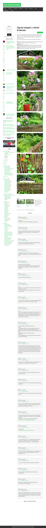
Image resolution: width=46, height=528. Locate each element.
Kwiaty (5, 211)
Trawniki (5, 191)
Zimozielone (6, 220)
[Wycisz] (12, 146)
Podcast (5, 236)
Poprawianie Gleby (7, 172)
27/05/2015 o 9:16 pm (24, 469)
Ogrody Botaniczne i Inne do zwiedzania (24, 210)
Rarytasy (5, 215)
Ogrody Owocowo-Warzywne (8, 195)
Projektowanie (5, 178)
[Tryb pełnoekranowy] (14, 146)
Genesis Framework (24, 526)
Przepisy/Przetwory (7, 237)
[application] (9, 143)
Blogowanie (6, 224)
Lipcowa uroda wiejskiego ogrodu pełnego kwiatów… (29, 205)
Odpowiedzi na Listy (7, 234)
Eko (5, 227)
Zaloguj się (32, 526)
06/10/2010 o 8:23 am (24, 308)
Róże (5, 216)
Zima (5, 157)
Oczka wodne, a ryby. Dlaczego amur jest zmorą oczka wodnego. (8, 121)
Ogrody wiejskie (32, 210)
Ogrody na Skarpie (7, 186)
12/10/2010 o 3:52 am (24, 391)
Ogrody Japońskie (7, 184)
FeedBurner (12, 36)
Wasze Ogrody (6, 239)
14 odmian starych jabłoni (10, 83)
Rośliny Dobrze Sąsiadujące (8, 173)
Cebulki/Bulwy (6, 204)
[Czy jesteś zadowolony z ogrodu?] (21, 201)
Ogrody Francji (6, 183)
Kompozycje (6, 179)
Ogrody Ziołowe (6, 198)
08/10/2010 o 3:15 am (24, 359)
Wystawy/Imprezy (7, 242)
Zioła (5, 221)
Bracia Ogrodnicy (7, 225)
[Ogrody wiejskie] (39, 202)
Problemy (4, 176)
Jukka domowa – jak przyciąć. (10, 69)
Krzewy (5, 209)
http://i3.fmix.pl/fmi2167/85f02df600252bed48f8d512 (26, 419)
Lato (21, 209)
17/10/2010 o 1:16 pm (24, 401)
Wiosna (5, 156)
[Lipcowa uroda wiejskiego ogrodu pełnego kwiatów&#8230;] (30, 201)
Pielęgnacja (6, 171)
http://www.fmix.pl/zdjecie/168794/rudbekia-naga (26, 430)
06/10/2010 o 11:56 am (25, 323)
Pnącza (5, 212)
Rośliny (4, 201)
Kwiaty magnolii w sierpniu (10, 90)
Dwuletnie (5, 208)
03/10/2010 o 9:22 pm (24, 240)
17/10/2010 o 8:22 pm (24, 437)
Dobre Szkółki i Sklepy (7, 226)
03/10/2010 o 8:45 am (24, 218)
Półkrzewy (6, 214)
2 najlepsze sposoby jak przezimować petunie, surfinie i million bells (10, 42)
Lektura (5, 230)
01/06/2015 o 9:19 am (24, 490)
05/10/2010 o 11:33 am (25, 275)
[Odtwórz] (4, 146)
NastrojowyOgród (12, 4)
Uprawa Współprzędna (7, 174)
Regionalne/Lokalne (7, 238)
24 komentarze (40, 32)
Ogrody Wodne (6, 196)
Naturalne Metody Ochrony (8, 168)
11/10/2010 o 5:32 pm (24, 380)
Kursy (5, 229)
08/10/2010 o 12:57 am (25, 343)
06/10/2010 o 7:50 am (24, 298)
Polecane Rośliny (7, 213)
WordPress (29, 526)
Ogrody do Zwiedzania (25, 209)
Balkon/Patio (6, 202)
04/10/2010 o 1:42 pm (24, 262)
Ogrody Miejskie (6, 185)
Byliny (5, 203)
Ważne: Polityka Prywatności (8, 240)
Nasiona (4, 161)
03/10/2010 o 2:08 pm (24, 228)
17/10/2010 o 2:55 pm (24, 427)
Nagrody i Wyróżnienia (7, 231)
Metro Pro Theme (19, 526)
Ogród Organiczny (7, 170)
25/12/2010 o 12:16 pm (25, 460)
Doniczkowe (6, 205)
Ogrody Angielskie (7, 182)
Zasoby (4, 223)
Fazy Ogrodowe (5, 151)
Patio (5, 199)
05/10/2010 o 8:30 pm (24, 284)
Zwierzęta (5, 245)
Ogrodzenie (6, 190)
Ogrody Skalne (6, 187)
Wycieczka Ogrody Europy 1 (10, 93)
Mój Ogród (4, 159)
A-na (22, 342)
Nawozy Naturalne (7, 169)
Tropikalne (5, 217)
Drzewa (5, 206)
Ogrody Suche (6, 188)
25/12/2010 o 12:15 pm (25, 449)
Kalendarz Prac (6, 154)
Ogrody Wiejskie (31, 209)
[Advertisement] (23, 18)
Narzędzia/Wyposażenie (8, 233)
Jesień (5, 153)
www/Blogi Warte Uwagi (7, 241)
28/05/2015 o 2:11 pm (24, 480)
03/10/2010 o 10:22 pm (25, 250)
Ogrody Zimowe (6, 197)
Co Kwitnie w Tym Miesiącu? (8, 152)
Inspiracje (5, 228)
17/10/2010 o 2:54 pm (24, 413)
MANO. (22, 468)
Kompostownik (6, 167)
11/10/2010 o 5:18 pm (24, 370)
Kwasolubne (6, 210)
